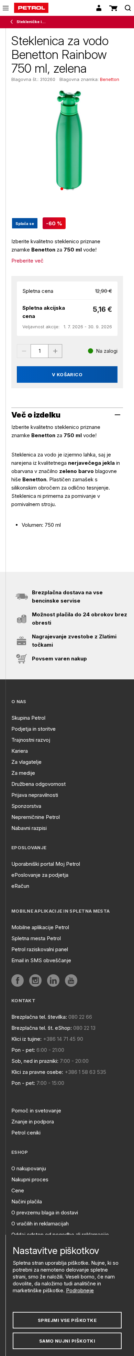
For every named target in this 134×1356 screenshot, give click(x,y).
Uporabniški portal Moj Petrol (45, 864)
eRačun (20, 886)
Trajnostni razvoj (30, 740)
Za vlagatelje (26, 762)
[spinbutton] (39, 351)
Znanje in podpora (32, 1121)
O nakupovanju (28, 1168)
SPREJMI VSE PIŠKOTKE (67, 1320)
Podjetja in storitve (33, 729)
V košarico (67, 374)
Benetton (109, 79)
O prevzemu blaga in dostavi (44, 1212)
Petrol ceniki (26, 1132)
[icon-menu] (6, 8)
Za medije (23, 773)
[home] (31, 8)
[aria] (17, 980)
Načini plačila (26, 1201)
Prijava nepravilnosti (34, 795)
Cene (17, 1190)
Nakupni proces (29, 1179)
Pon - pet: (23, 1050)
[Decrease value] (24, 351)
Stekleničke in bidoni (32, 21)
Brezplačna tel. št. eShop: (41, 1028)
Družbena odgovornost (38, 784)
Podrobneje (80, 1290)
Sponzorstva (26, 806)
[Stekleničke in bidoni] (13, 22)
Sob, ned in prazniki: (34, 1061)
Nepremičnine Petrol (35, 817)
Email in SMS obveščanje (41, 960)
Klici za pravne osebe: (37, 1072)
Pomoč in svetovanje (36, 1110)
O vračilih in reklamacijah (40, 1223)
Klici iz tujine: (26, 1039)
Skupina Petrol (28, 718)
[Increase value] (55, 351)
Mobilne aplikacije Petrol (40, 927)
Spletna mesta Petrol (36, 938)
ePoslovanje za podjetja (39, 875)
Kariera (19, 751)
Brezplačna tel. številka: (39, 1017)
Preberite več (27, 260)
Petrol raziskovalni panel (39, 949)
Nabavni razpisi (29, 828)
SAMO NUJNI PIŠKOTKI (67, 1341)
